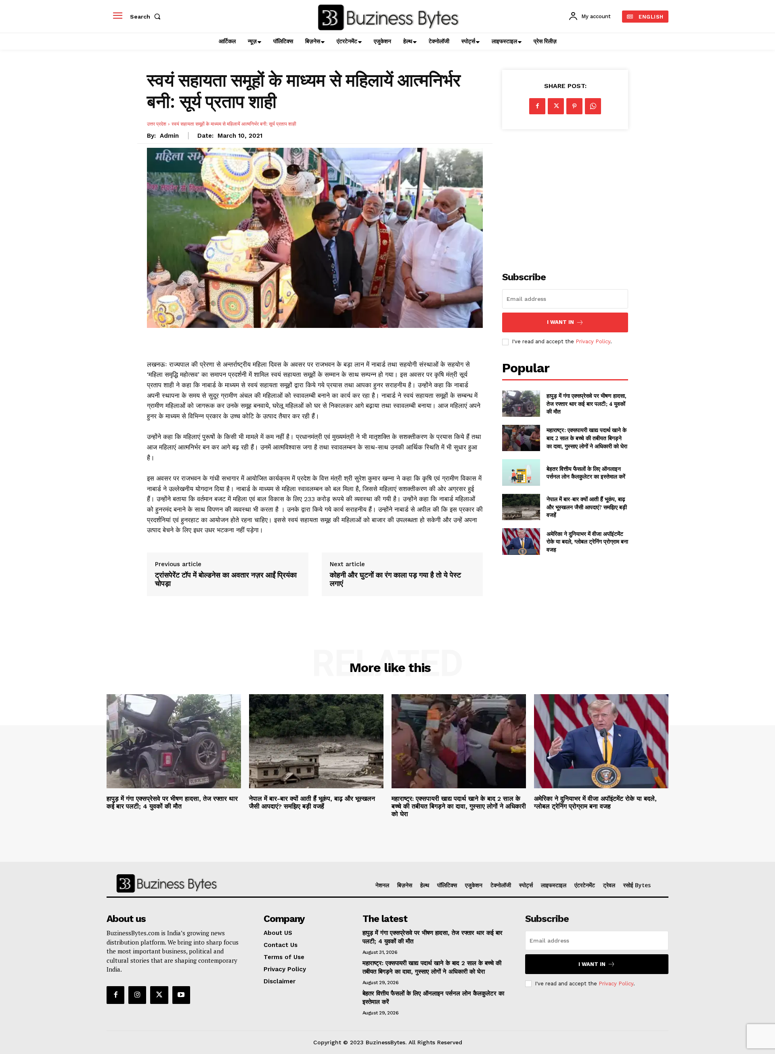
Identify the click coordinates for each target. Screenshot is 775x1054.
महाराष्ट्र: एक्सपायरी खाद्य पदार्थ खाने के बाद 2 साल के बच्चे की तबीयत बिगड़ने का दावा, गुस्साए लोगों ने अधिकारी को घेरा (587, 437)
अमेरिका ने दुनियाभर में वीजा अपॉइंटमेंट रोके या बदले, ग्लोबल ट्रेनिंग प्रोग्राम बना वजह (587, 541)
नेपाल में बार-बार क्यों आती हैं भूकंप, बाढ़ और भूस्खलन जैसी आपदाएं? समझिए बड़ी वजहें (587, 507)
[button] (147, 16)
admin (169, 135)
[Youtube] (181, 995)
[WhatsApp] (593, 106)
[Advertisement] (565, 195)
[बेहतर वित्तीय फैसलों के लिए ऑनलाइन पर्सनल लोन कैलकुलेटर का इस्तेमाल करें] (521, 472)
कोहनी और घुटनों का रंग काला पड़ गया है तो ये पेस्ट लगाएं (395, 579)
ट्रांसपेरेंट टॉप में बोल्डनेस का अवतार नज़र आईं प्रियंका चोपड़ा (226, 579)
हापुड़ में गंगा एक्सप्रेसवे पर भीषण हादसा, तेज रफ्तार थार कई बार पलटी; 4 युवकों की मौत (586, 403)
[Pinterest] (574, 106)
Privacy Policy (593, 341)
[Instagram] (137, 995)
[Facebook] (537, 106)
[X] (556, 106)
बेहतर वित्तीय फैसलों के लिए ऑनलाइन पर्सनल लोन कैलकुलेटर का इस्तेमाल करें (586, 473)
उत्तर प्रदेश (156, 123)
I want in (560, 322)
